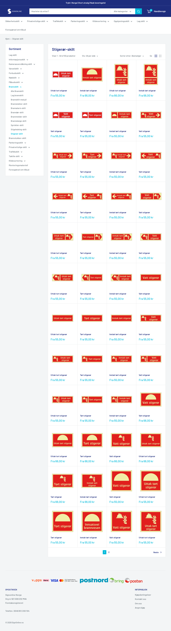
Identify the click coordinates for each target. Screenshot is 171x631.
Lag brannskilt (17, 95)
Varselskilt (14, 68)
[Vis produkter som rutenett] (156, 56)
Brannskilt (14, 86)
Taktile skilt (14, 156)
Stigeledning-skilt (19, 129)
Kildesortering (99, 21)
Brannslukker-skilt (19, 104)
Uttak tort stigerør (59, 90)
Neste (156, 552)
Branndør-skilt (17, 112)
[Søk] (138, 11)
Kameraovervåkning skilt (20, 64)
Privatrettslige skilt (36, 21)
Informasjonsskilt (17, 59)
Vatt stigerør (56, 131)
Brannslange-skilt (18, 121)
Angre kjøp (140, 607)
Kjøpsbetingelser (143, 594)
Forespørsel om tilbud (15, 29)
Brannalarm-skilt (18, 108)
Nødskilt (13, 77)
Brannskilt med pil (19, 99)
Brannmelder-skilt (19, 116)
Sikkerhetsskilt (12, 21)
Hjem (7, 39)
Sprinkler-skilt (17, 125)
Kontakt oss (140, 599)
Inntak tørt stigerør (88, 90)
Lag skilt (141, 21)
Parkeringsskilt (78, 21)
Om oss (138, 603)
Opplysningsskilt (121, 21)
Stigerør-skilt (17, 39)
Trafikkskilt (58, 21)
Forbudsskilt (15, 73)
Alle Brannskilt (17, 91)
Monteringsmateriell (18, 165)
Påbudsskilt (14, 82)
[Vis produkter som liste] (160, 56)
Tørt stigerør (85, 131)
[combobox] (69, 11)
